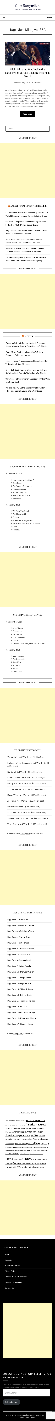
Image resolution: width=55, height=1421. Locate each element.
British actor (17, 1147)
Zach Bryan (40, 1167)
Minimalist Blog (43, 1415)
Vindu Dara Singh (26, 931)
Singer (22, 1163)
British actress (27, 1147)
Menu (49, 17)
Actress (23, 1120)
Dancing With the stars (13, 1151)
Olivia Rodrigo (37, 1159)
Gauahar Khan (25, 954)
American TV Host (19, 1139)
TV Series (31, 1167)
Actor (18, 1121)
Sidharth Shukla (26, 989)
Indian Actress (25, 1154)
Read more (27, 114)
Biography (41, 1143)
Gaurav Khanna (26, 1024)
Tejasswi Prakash (27, 1001)
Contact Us (9, 1288)
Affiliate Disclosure (12, 1265)
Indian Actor (14, 1154)
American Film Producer (29, 1128)
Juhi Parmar (24, 943)
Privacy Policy (10, 1271)
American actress (36, 1124)
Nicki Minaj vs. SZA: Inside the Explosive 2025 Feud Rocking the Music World (27, 73)
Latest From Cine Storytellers (28, 205)
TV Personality (21, 1167)
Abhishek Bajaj (10, 1120)
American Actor (35, 1120)
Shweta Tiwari (25, 937)
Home (7, 1254)
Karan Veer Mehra (28, 1018)
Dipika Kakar (25, 983)
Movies (29, 336)
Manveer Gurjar (27, 972)
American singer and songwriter (22, 1135)
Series (16, 1163)
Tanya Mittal (41, 1164)
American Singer (34, 1131)
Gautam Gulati (25, 960)
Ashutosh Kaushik (26, 925)
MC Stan (24, 1006)
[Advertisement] (27, 170)
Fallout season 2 (39, 1150)
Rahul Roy (23, 919)
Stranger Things (30, 1164)
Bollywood (9, 1147)
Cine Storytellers (27, 5)
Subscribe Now (11, 1402)
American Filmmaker (13, 1128)
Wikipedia (25, 833)
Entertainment (27, 1150)
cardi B (45, 1147)
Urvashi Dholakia (26, 948)
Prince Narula (25, 966)
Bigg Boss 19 (17, 1143)
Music (21, 1159)
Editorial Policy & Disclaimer (15, 1277)
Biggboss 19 (29, 1144)
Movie (9, 1158)
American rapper (19, 1132)
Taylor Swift (11, 1167)
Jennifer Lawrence (36, 1154)
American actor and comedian (15, 1125)
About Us (8, 1260)
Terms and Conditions (13, 1282)
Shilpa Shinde (25, 977)
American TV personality (34, 1139)
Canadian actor (37, 1147)
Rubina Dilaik (25, 995)
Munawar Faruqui (27, 1012)
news (28, 1158)
